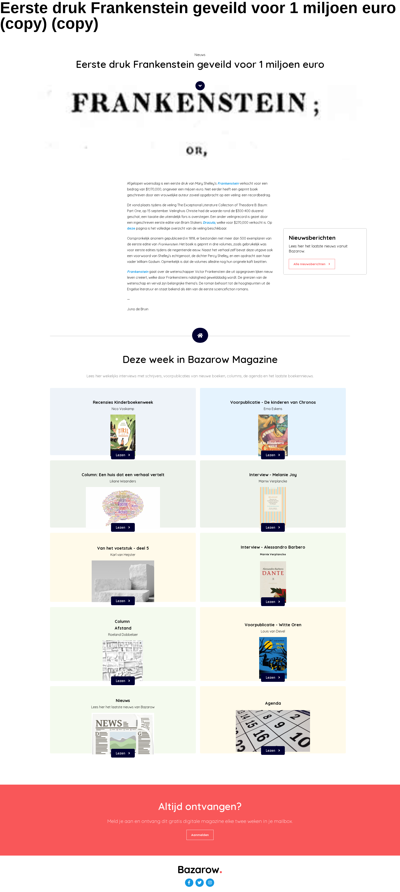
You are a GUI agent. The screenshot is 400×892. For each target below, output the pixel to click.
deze (131, 228)
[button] (200, 85)
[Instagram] (210, 882)
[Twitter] (199, 882)
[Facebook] (189, 882)
